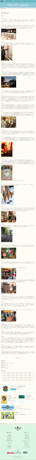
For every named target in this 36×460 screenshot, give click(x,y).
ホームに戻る (9, 434)
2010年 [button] (13, 377)
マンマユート (27, 439)
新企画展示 (13, 1)
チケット (9, 1)
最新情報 (5, 1)
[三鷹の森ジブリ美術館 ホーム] (2, 1)
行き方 (17, 1)
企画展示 (27, 436)
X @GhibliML (17, 456)
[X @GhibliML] (32, 1)
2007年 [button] (25, 377)
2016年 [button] (17, 375)
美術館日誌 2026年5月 (5, 365)
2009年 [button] (17, 377)
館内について (27, 1)
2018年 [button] (9, 375)
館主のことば (27, 434)
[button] (34, 1)
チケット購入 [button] (13, 389)
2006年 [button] (29, 377)
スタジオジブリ (27, 444)
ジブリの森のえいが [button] (21, 402)
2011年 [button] (9, 377)
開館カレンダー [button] (19, 389)
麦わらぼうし (27, 438)
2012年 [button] (4, 377)
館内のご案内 (27, 435)
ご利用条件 (13, 456)
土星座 (26, 437)
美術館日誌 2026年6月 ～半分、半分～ (7, 363)
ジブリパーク (27, 446)
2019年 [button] (4, 375)
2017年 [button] (13, 375)
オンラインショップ (9, 444)
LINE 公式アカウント (26, 445)
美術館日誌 (4, 8)
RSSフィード (22, 456)
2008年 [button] (21, 377)
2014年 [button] (25, 375)
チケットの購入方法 (9, 436)
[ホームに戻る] (1, 8)
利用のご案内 (22, 1)
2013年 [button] (30, 375)
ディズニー (26, 447)
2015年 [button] (21, 375)
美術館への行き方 (9, 438)
